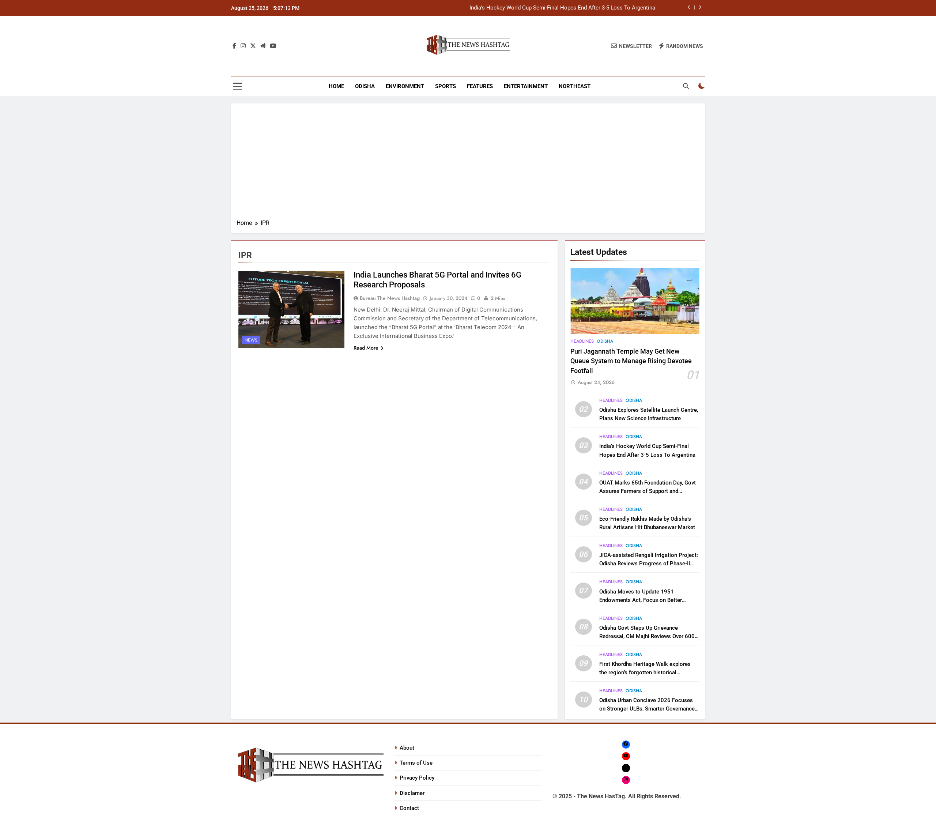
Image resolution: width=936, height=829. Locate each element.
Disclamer (412, 793)
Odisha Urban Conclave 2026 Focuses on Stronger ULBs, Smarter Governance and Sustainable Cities (647, 708)
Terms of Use (416, 763)
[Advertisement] (468, 164)
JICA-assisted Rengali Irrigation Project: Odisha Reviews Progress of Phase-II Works (648, 563)
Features (480, 86)
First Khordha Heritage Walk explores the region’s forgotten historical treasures (645, 672)
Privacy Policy (417, 778)
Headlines (582, 341)
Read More (366, 347)
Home (336, 86)
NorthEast (574, 86)
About (407, 748)
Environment (405, 86)
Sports (445, 86)
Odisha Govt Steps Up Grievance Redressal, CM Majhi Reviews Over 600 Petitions (647, 636)
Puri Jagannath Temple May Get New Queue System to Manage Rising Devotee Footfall (631, 361)
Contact (409, 808)
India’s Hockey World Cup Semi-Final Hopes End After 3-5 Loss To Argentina (562, 8)
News (251, 340)
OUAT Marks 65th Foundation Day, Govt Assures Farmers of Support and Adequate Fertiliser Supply (647, 491)
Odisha (365, 86)
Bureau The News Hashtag (390, 298)
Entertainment (526, 86)
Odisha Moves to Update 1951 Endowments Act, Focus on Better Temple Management (640, 600)
